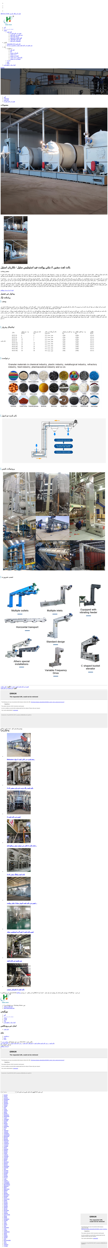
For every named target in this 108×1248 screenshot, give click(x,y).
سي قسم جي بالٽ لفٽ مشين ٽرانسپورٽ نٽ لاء (19, 45)
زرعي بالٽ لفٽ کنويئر (16, 1043)
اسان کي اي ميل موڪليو (7, 290)
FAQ (8, 63)
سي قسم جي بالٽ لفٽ (16, 35)
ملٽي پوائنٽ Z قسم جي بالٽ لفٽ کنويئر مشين (15, 686)
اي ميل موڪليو (5, 1046)
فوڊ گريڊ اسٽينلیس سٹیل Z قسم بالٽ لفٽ (20, 932)
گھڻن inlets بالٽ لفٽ (15, 39)
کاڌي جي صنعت (14, 56)
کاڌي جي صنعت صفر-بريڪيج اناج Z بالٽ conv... (22, 846)
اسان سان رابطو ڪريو (9, 65)
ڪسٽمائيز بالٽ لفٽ (15, 41)
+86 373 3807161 (8, 1006)
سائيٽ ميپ (5, 1042)
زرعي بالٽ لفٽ (44, 1043)
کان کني (12, 50)
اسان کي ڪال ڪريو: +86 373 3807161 (11, 13)
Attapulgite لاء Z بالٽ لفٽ (14, 44)
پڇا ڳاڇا (19, 992)
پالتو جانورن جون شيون (16, 57)
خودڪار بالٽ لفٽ (27, 1043)
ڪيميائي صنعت (14, 53)
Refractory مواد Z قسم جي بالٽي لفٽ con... (21, 759)
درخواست (6, 1036)
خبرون (8, 60)
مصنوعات (6, 98)
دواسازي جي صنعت (15, 59)
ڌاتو (11, 51)
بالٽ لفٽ (9, 32)
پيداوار (5, 30)
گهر (5, 27)
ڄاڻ (5, 1021)
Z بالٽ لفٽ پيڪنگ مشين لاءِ (16, 874)
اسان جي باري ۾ (8, 29)
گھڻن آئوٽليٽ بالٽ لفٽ (16, 38)
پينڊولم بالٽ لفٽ (14, 36)
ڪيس (5, 1019)
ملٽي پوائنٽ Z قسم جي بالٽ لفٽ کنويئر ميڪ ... (22, 903)
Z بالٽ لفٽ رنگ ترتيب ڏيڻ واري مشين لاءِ (20, 788)
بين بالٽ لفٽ (6, 1043)
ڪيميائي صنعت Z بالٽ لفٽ (15, 989)
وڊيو (8, 62)
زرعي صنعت (13, 54)
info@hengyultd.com (9, 1008)
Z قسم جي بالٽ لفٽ (15, 33)
